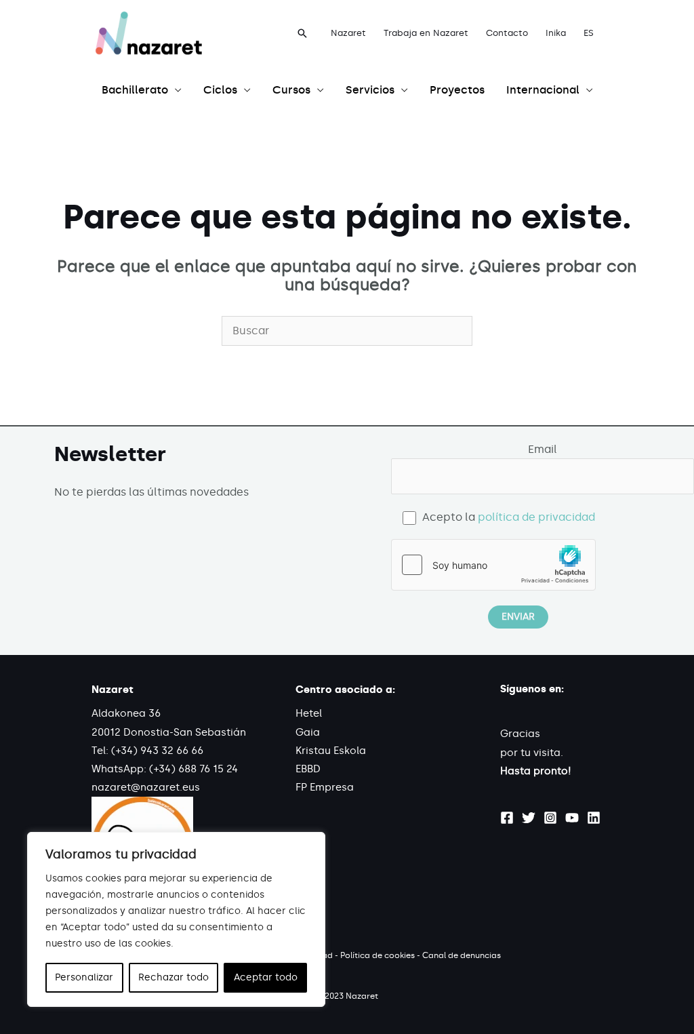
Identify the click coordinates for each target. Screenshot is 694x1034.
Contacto (507, 33)
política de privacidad (536, 517)
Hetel (308, 713)
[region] (176, 919)
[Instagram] (550, 817)
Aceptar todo (266, 977)
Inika (556, 33)
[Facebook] (507, 817)
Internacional (542, 89)
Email (542, 449)
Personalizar (84, 977)
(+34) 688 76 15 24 (193, 769)
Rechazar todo (173, 977)
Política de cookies (377, 955)
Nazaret (348, 33)
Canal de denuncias (461, 955)
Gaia (307, 732)
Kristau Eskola (330, 750)
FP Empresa (324, 787)
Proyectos (457, 89)
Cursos (291, 89)
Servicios (370, 89)
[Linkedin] (593, 817)
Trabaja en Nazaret (426, 33)
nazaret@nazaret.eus (145, 787)
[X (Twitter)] (528, 817)
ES (589, 33)
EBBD (308, 769)
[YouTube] (572, 817)
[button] (302, 33)
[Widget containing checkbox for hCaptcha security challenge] (493, 565)
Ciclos (220, 89)
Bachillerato (135, 89)
